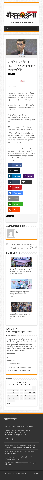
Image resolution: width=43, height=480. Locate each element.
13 (25, 393)
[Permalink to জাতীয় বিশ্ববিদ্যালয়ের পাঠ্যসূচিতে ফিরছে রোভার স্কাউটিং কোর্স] (21, 284)
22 (34, 396)
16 (9, 396)
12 (21, 393)
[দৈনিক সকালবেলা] (21, 20)
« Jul (8, 404)
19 (21, 396)
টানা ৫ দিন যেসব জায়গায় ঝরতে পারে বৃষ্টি (22, 247)
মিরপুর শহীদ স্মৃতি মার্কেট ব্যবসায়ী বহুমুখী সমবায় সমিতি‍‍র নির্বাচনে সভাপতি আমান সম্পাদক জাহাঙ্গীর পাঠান (21, 271)
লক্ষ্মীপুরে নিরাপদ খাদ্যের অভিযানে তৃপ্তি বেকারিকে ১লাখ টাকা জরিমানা (21, 315)
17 (13, 396)
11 (17, 393)
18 (17, 396)
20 (25, 396)
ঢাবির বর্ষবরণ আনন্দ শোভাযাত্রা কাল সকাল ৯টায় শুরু (23, 243)
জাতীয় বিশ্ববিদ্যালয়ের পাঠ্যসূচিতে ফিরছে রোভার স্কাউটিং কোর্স (19, 293)
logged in (17, 332)
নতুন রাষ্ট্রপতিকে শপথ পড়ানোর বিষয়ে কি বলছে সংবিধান (18, 463)
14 (30, 393)
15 (34, 393)
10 (13, 393)
